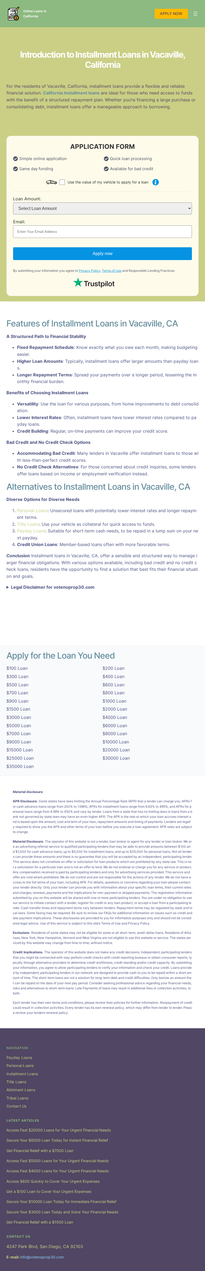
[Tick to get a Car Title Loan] (155, 182)
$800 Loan (113, 692)
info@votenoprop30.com (42, 1257)
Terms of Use (111, 271)
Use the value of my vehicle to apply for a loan (108, 182)
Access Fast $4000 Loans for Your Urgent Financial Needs (57, 1171)
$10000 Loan (115, 741)
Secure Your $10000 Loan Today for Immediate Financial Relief (61, 1201)
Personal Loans (32, 510)
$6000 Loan (114, 725)
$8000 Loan (114, 733)
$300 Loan (17, 676)
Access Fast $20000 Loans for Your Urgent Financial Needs (58, 1130)
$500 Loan (17, 684)
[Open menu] (195, 13)
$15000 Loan (19, 749)
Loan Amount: (27, 198)
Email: (19, 221)
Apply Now (171, 13)
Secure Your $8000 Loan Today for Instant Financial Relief (57, 1140)
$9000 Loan (18, 741)
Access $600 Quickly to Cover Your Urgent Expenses (53, 1181)
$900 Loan (17, 701)
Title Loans (28, 524)
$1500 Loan (18, 709)
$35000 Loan (20, 766)
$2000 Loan (114, 709)
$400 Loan (113, 676)
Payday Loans (31, 530)
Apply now (103, 253)
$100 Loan (16, 668)
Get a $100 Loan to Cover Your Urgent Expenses (48, 1191)
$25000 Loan (20, 758)
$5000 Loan (18, 725)
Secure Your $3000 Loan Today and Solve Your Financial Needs (62, 1212)
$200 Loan (113, 668)
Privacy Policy (89, 271)
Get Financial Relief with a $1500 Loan (39, 1222)
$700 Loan (17, 692)
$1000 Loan (114, 701)
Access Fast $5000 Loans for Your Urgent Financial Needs (57, 1160)
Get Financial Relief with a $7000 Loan (39, 1150)
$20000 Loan (116, 749)
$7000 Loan (18, 733)
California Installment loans (71, 92)
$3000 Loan (18, 717)
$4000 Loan (114, 717)
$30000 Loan (116, 758)
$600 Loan (113, 684)
